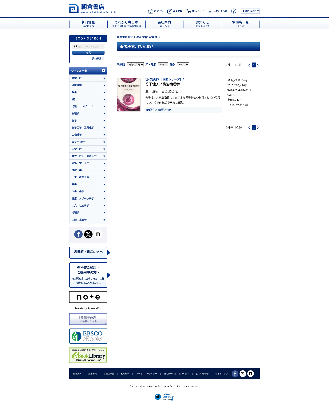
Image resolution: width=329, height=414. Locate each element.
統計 (74, 99)
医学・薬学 (78, 191)
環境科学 (77, 85)
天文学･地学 (78, 141)
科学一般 (77, 78)
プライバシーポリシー (146, 373)
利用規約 (125, 373)
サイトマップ (221, 373)
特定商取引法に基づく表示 (176, 373)
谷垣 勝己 (167, 91)
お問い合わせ (202, 373)
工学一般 (77, 148)
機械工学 (77, 170)
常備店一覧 (109, 373)
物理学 (150, 109)
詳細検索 (96, 58)
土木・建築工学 (80, 177)
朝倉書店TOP (125, 37)
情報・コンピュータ (83, 106)
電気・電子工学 (80, 162)
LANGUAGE (249, 11)
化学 (74, 120)
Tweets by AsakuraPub (88, 308)
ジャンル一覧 (79, 70)
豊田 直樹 (151, 91)
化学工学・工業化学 (83, 127)
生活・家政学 (79, 219)
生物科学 (77, 134)
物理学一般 (164, 109)
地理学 (75, 212)
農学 (74, 184)
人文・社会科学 (80, 205)
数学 (74, 92)
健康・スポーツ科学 (83, 198)
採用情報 (92, 373)
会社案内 (77, 373)
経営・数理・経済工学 (84, 155)
